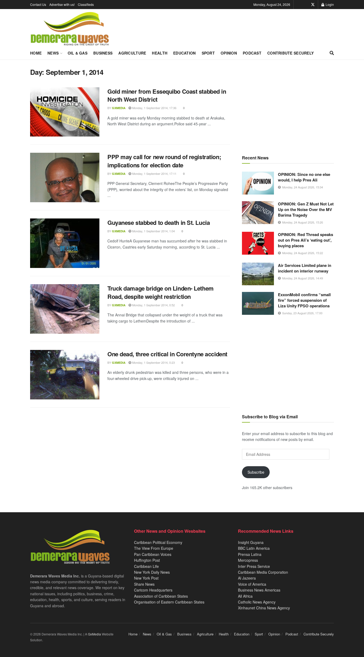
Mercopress (248, 560)
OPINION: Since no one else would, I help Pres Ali (304, 177)
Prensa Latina (249, 554)
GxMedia (119, 108)
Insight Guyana (251, 542)
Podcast (252, 53)
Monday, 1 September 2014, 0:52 (153, 305)
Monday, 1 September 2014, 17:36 (153, 108)
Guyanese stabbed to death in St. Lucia (158, 222)
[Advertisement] (288, 105)
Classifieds (86, 4)
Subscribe (256, 472)
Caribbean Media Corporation (263, 572)
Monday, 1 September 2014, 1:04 (153, 231)
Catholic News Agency (257, 602)
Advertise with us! (62, 4)
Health (159, 53)
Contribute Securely (290, 53)
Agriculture (132, 53)
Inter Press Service (254, 566)
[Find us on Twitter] (313, 4)
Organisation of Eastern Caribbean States (169, 602)
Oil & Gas (78, 53)
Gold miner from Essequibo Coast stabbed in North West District (166, 95)
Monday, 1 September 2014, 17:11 (153, 173)
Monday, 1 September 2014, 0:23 (153, 362)
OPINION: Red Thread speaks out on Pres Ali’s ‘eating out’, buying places (305, 240)
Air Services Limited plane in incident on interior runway (304, 268)
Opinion (229, 53)
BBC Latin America (254, 548)
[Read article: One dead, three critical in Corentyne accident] (64, 374)
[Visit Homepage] (69, 29)
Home (36, 53)
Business (102, 53)
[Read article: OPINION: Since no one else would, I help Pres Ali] (258, 183)
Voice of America (252, 584)
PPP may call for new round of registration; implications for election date (164, 160)
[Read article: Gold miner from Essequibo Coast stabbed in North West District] (64, 112)
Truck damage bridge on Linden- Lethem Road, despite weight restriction (160, 292)
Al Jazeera (247, 578)
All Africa (245, 596)
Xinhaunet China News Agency (264, 607)
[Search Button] (332, 53)
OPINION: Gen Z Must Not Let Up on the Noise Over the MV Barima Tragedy (306, 209)
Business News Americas (259, 590)
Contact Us (38, 4)
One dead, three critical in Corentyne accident (167, 354)
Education (184, 53)
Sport (208, 53)
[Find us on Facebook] (305, 4)
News (53, 53)
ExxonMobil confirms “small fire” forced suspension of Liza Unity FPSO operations (304, 300)
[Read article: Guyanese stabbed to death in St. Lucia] (64, 243)
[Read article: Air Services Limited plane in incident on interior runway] (258, 274)
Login (329, 4)
